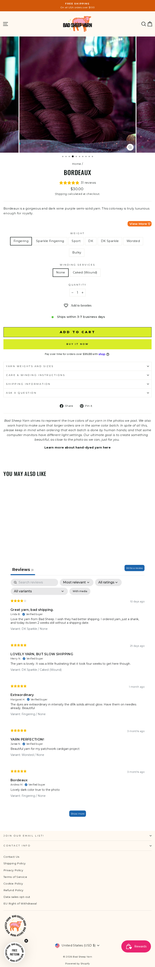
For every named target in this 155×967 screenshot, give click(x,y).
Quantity (77, 284)
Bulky (76, 252)
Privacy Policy (13, 870)
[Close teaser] (26, 941)
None (60, 272)
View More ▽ (140, 224)
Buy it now (77, 344)
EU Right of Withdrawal (20, 903)
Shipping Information (28, 384)
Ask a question (21, 392)
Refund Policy (13, 890)
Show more (77, 813)
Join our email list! (23, 835)
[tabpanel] (77, 700)
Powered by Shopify (77, 963)
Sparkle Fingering (50, 241)
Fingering (21, 241)
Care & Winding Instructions (35, 375)
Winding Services (77, 264)
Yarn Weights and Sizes (30, 366)
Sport (76, 241)
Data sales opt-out (16, 896)
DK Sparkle (110, 241)
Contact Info (17, 845)
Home (76, 163)
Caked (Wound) (85, 272)
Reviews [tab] (23, 569)
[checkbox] (79, 591)
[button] (14, 952)
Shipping (61, 193)
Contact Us (11, 856)
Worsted (133, 241)
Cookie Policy (13, 883)
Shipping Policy (14, 863)
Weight (77, 233)
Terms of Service (15, 876)
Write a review (134, 568)
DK (90, 241)
